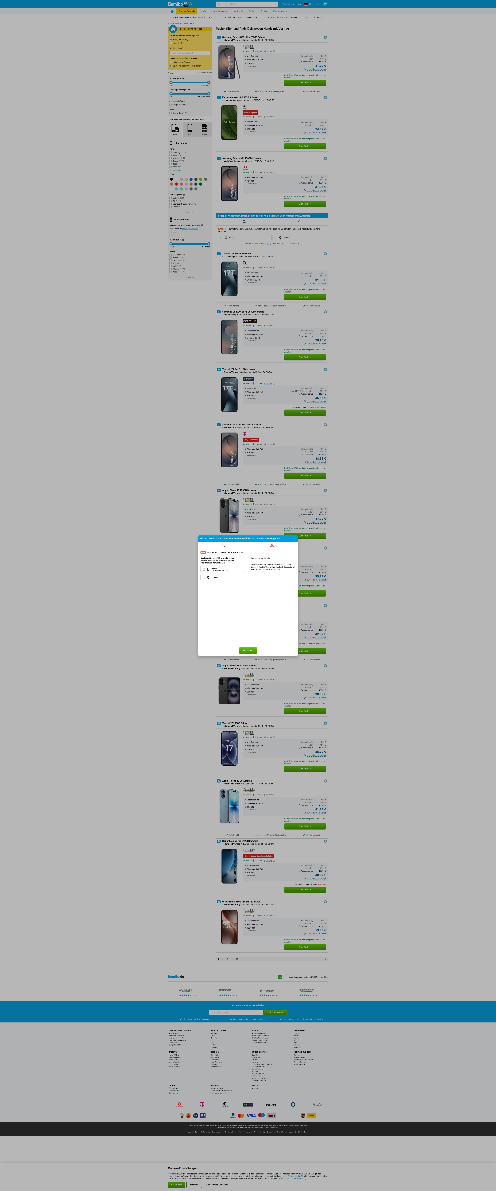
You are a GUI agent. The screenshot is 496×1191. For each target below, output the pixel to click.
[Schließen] (294, 538)
